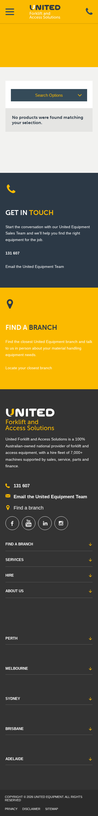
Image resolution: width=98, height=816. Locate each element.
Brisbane (14, 729)
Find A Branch (19, 544)
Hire (9, 575)
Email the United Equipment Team (50, 496)
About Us (14, 591)
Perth (11, 638)
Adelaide (14, 759)
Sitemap (51, 809)
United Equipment (49, 12)
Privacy (11, 809)
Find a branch (29, 508)
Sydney (12, 699)
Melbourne (16, 668)
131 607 (12, 253)
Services (14, 560)
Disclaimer (31, 809)
